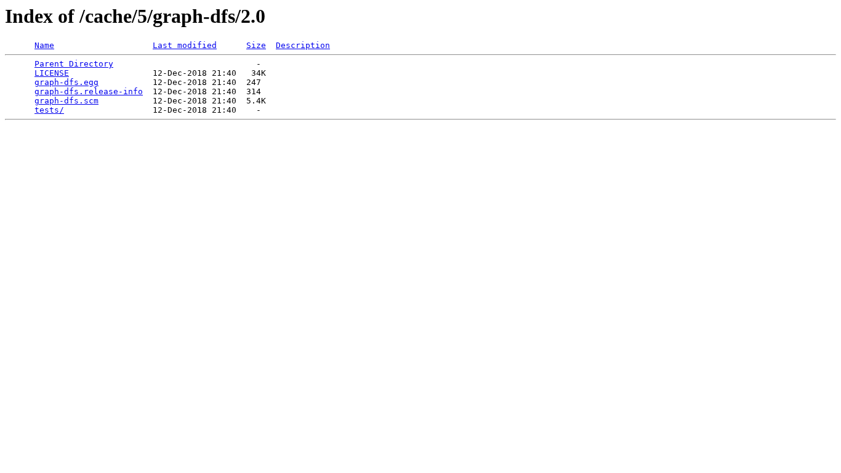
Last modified (185, 45)
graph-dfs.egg (66, 82)
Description (303, 45)
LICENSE (51, 73)
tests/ (49, 110)
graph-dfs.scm (66, 100)
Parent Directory (73, 63)
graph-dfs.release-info (88, 91)
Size (256, 45)
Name (44, 45)
